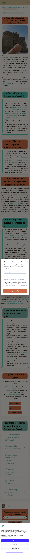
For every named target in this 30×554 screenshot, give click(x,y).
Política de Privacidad (18, 552)
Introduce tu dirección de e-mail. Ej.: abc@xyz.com (14, 279)
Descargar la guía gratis (15, 291)
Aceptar (15, 540)
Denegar (15, 544)
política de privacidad (15, 283)
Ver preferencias (15, 548)
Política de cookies (10, 552)
